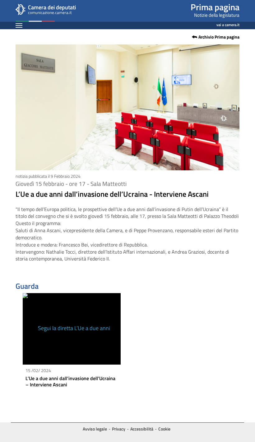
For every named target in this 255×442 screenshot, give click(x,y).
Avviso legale (95, 429)
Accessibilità (141, 429)
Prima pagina (215, 7)
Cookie (164, 429)
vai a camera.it (227, 24)
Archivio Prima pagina (218, 37)
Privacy (118, 429)
